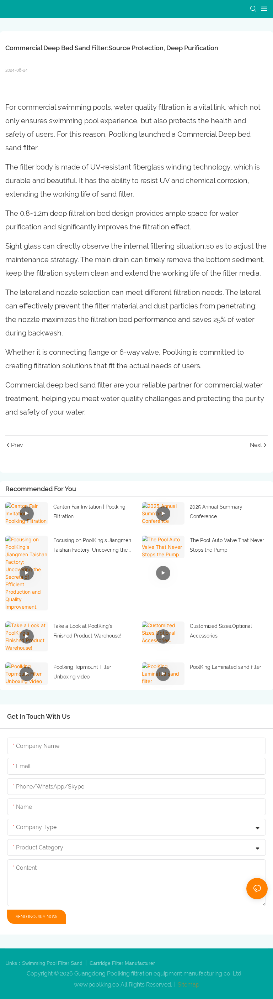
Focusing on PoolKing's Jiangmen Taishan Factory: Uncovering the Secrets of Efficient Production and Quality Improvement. (92, 546)
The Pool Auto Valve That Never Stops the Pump (227, 545)
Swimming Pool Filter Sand (53, 963)
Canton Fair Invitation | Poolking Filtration (89, 511)
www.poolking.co (96, 984)
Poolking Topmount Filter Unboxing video (82, 672)
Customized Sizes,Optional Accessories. (221, 631)
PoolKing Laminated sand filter (225, 667)
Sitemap (187, 984)
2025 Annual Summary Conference (216, 511)
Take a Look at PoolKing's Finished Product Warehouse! (87, 631)
